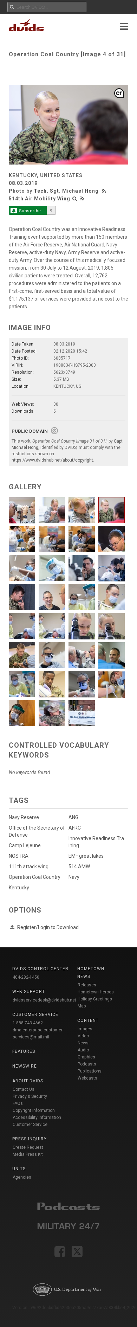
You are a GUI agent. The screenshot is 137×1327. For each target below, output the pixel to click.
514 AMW (79, 866)
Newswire (24, 1066)
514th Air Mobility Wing (39, 198)
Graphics (86, 1057)
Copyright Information (34, 1110)
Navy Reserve (24, 817)
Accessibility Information (37, 1117)
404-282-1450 (26, 977)
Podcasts (87, 1064)
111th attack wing (28, 866)
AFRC (74, 828)
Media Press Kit (28, 1154)
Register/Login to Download (48, 927)
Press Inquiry (29, 1138)
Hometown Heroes (96, 992)
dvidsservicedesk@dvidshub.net (44, 1000)
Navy (73, 877)
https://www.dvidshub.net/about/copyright (52, 460)
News (83, 1043)
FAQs (18, 1103)
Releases (87, 985)
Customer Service (30, 1124)
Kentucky (19, 887)
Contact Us (23, 1089)
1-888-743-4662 (28, 1022)
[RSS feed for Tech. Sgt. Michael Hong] (105, 191)
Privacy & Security (30, 1096)
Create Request (28, 1147)
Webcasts (87, 1078)
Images (85, 1028)
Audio (83, 1050)
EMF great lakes (86, 856)
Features (23, 1051)
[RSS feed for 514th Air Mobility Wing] (82, 198)
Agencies (22, 1177)
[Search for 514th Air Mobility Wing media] (75, 198)
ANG (73, 817)
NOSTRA (18, 856)
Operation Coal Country (34, 877)
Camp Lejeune (25, 845)
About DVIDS (27, 1080)
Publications (90, 1071)
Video (83, 1035)
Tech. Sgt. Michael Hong (66, 191)
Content (88, 1020)
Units (19, 1168)
